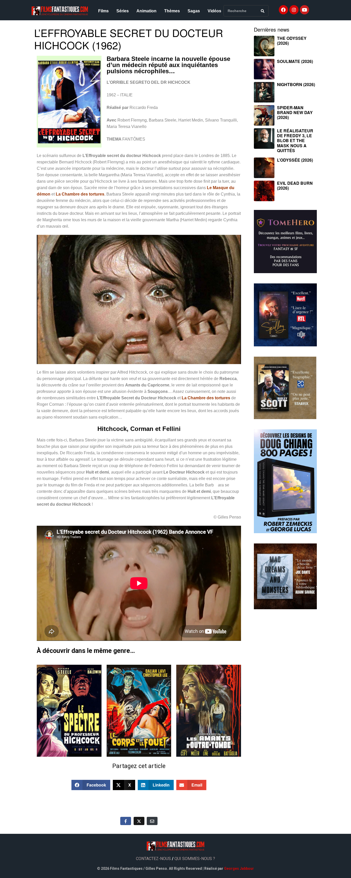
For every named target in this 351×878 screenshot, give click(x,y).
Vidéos (214, 11)
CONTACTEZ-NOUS (153, 858)
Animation (146, 11)
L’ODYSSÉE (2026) (295, 160)
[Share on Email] (152, 821)
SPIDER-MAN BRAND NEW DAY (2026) (295, 112)
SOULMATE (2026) (295, 61)
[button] (90, 785)
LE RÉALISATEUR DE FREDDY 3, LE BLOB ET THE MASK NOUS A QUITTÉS (295, 140)
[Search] (262, 10)
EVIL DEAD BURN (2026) (295, 185)
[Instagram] (294, 9)
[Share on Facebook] (125, 821)
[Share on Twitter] (139, 821)
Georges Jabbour (239, 868)
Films (103, 11)
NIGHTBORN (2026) (296, 84)
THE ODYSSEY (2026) (292, 40)
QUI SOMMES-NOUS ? (194, 858)
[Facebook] (283, 9)
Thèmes (172, 11)
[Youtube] (304, 9)
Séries (122, 11)
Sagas (194, 11)
